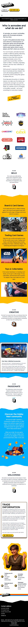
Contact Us (4, 9)
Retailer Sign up (8, 535)
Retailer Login (15, 9)
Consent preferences (14, 625)
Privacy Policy (14, 622)
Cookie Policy (14, 623)
